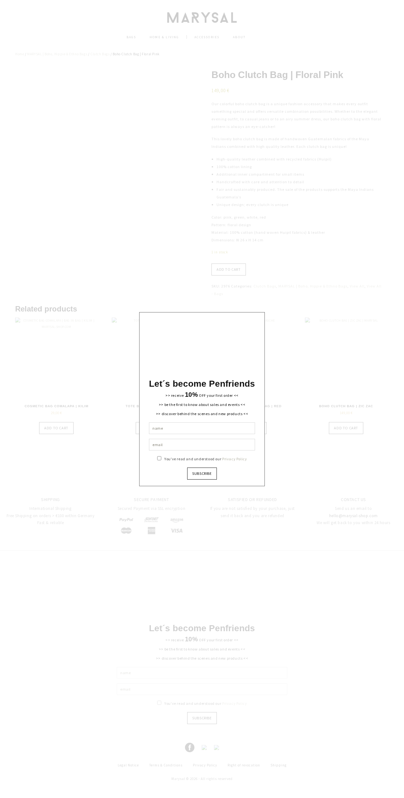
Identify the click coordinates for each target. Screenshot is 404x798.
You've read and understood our (205, 458)
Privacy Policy (234, 458)
